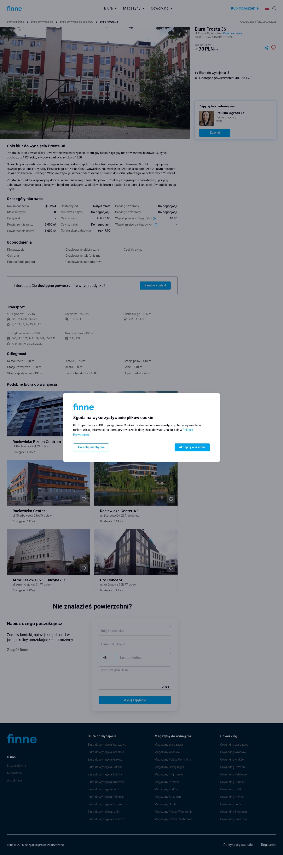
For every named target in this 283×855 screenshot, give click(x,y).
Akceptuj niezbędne (91, 447)
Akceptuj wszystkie (192, 447)
